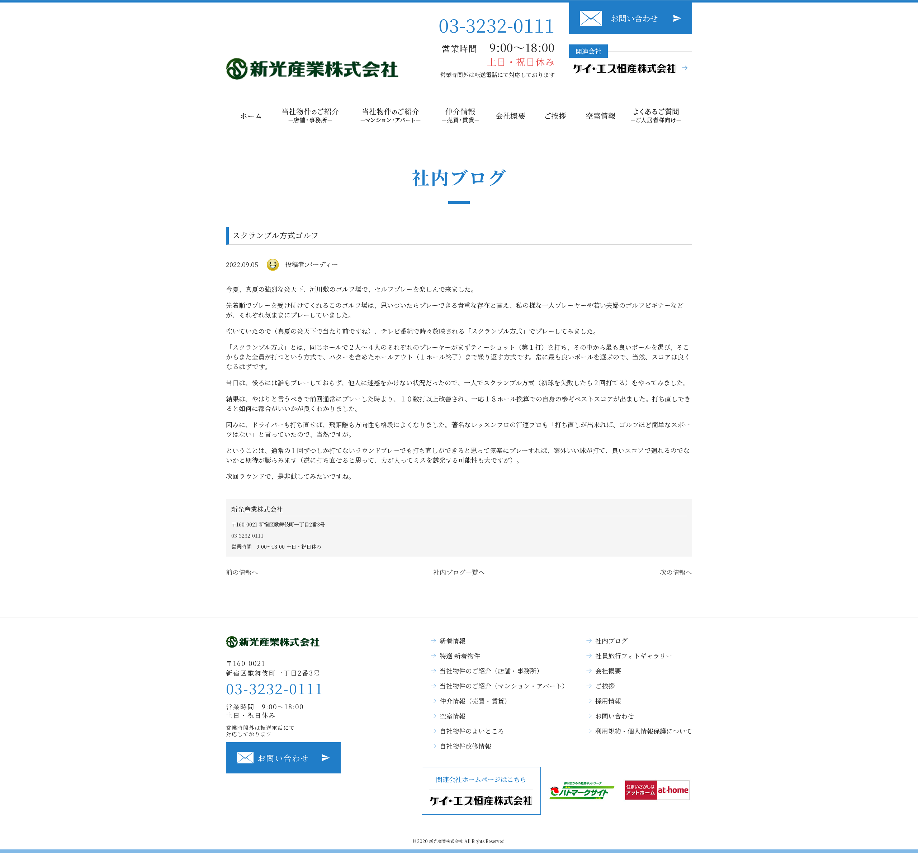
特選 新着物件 (460, 655)
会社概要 (608, 670)
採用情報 (608, 700)
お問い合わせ (634, 18)
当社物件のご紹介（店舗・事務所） (491, 670)
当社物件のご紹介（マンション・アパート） (504, 685)
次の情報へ (676, 572)
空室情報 (452, 715)
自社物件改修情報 (465, 745)
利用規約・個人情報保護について (643, 730)
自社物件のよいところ (472, 730)
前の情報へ (242, 572)
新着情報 (452, 640)
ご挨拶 (605, 685)
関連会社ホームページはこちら (481, 779)
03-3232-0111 (497, 24)
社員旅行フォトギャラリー (633, 655)
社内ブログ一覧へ (459, 572)
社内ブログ (611, 640)
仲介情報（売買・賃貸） (475, 700)
